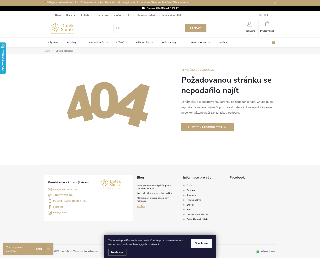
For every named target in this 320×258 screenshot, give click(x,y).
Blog (129, 15)
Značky (117, 15)
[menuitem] (53, 42)
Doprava (70, 15)
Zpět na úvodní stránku (210, 127)
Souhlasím (201, 243)
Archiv (141, 206)
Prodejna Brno (101, 15)
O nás (58, 15)
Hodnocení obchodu (146, 15)
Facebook (58, 206)
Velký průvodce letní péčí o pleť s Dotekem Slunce (154, 187)
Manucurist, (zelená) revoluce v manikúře (153, 199)
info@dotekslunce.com (65, 189)
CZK (266, 15)
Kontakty (84, 15)
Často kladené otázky (172, 15)
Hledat (195, 28)
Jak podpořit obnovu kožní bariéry (154, 193)
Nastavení (117, 252)
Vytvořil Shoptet (268, 251)
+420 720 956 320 (62, 195)
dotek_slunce (60, 212)
